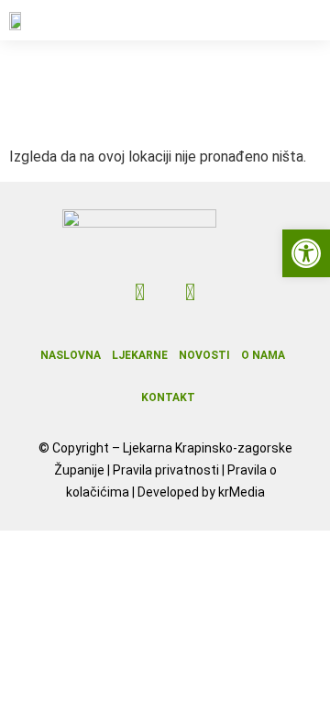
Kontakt (168, 397)
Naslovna (70, 355)
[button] (302, 21)
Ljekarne (140, 355)
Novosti (204, 355)
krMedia (241, 492)
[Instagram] (191, 293)
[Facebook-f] (140, 293)
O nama (263, 355)
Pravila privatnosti (166, 470)
